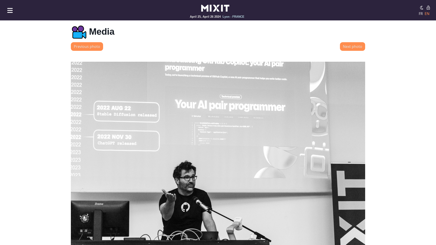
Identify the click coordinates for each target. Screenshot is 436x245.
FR (421, 13)
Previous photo (87, 46)
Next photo (352, 46)
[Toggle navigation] (10, 10)
